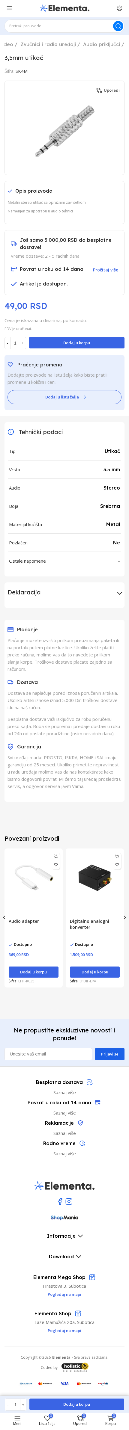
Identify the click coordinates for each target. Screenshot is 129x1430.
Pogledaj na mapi (64, 1330)
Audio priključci (101, 44)
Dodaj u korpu (76, 342)
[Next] (125, 917)
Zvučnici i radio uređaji (48, 44)
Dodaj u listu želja (62, 397)
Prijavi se (109, 1054)
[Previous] (5, 917)
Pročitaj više (105, 270)
